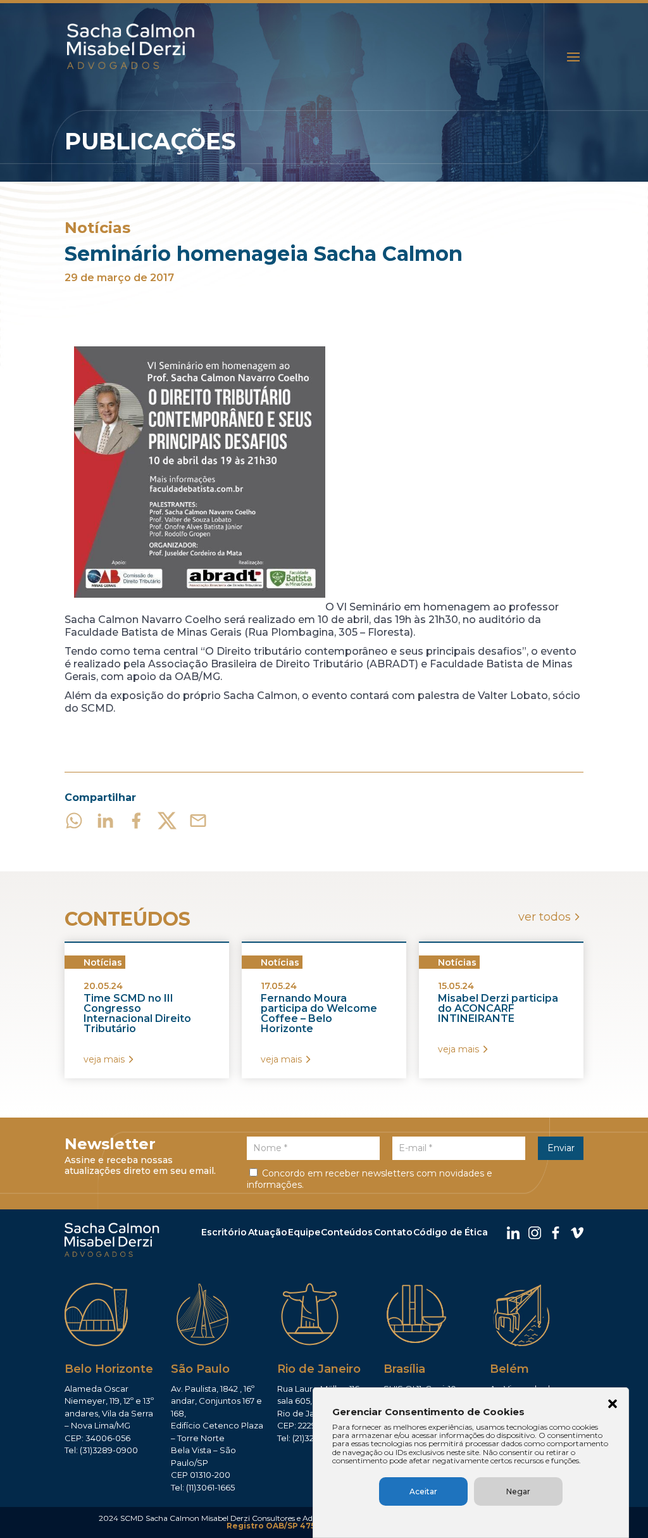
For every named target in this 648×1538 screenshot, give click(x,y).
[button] (612, 1405)
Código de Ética (450, 1232)
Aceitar (423, 1491)
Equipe (304, 1232)
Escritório (224, 1232)
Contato (393, 1232)
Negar (518, 1491)
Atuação (267, 1232)
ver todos (544, 917)
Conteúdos (347, 1232)
